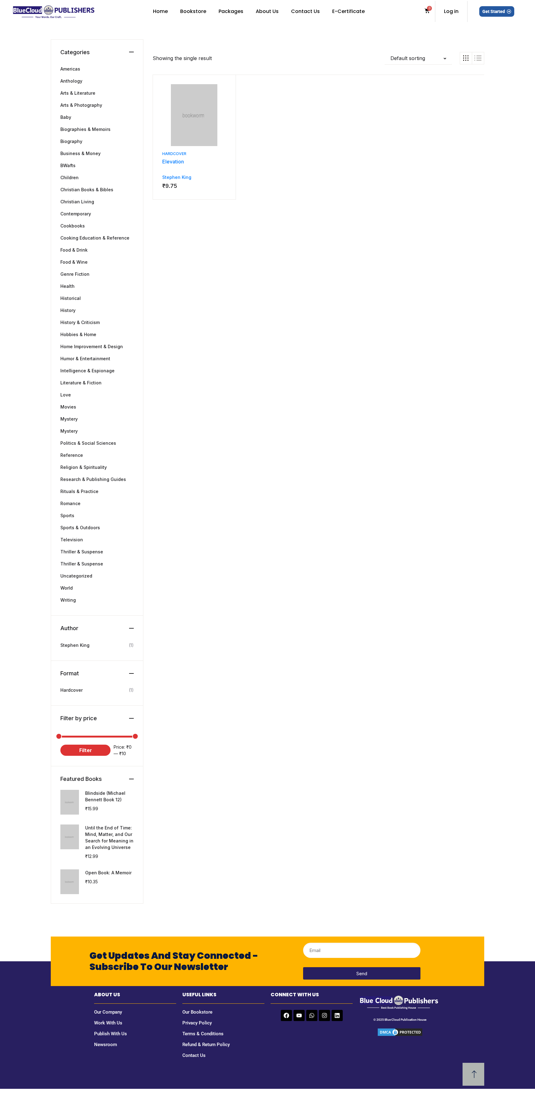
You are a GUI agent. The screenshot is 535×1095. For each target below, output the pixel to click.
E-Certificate (348, 11)
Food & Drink (74, 250)
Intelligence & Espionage (87, 370)
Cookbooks (72, 225)
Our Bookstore (197, 1012)
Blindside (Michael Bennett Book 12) (105, 796)
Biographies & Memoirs (85, 129)
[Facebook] (286, 1015)
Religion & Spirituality (83, 467)
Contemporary (75, 213)
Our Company (108, 1012)
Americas (70, 68)
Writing (68, 600)
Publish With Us (110, 1034)
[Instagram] (324, 1015)
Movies (68, 406)
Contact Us (305, 11)
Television (71, 539)
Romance (70, 503)
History (68, 310)
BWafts (68, 165)
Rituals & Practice (79, 491)
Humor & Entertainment (85, 358)
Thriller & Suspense (81, 551)
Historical (70, 298)
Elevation (173, 161)
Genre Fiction (74, 274)
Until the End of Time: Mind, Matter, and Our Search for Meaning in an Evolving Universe (109, 837)
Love (65, 394)
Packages (231, 11)
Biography (71, 141)
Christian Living (77, 201)
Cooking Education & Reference (94, 237)
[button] (418, 58)
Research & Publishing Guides (93, 479)
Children (69, 177)
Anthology (71, 81)
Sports (67, 515)
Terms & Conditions (203, 1034)
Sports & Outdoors (80, 527)
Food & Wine (74, 262)
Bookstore (193, 11)
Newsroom (105, 1044)
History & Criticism (80, 322)
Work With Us (108, 1023)
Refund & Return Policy (206, 1044)
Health (67, 286)
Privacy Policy (197, 1023)
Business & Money (80, 153)
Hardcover (174, 153)
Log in (451, 11)
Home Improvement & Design (91, 346)
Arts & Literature (77, 93)
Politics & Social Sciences (88, 443)
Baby (65, 117)
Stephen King (176, 177)
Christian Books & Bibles (86, 189)
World (66, 588)
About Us (267, 11)
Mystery (69, 419)
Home (160, 11)
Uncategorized (76, 575)
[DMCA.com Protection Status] (400, 1031)
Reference (71, 455)
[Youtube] (299, 1015)
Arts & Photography (81, 105)
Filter (85, 750)
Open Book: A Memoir (108, 872)
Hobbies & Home (78, 334)
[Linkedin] (337, 1015)
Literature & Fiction (81, 382)
